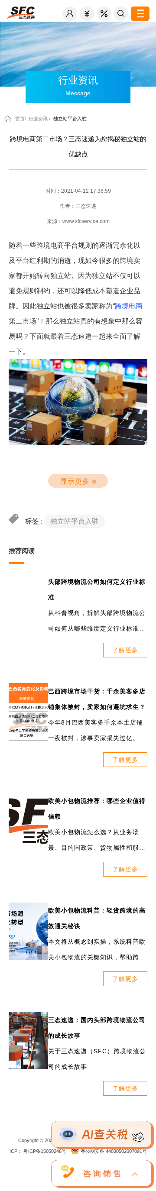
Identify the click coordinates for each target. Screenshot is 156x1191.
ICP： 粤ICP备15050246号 (38, 1151)
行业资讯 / (39, 118)
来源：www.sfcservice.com (78, 221)
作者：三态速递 (78, 206)
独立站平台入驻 (70, 118)
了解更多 (125, 650)
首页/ (20, 118)
